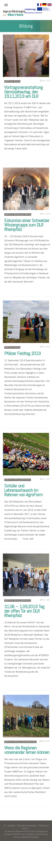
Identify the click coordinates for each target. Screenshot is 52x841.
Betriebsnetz (19, 214)
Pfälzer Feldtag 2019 (22, 353)
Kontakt (11, 825)
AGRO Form (9, 81)
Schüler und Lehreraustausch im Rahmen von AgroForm (23, 490)
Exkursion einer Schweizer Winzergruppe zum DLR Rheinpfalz (26, 224)
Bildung (17, 81)
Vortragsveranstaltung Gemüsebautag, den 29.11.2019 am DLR (23, 91)
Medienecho (25, 479)
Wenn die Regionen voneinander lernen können (26, 750)
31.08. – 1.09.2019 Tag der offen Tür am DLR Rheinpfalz (24, 610)
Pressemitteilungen (28, 742)
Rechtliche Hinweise (27, 825)
